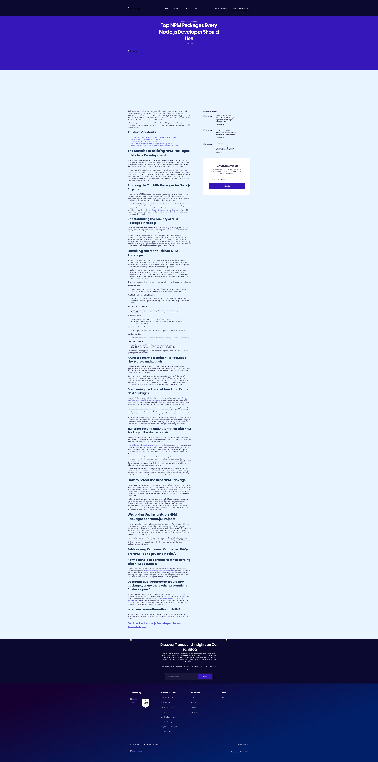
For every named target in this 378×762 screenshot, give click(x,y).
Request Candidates (239, 8)
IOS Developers (166, 732)
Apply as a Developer (220, 8)
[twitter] (241, 751)
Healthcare (194, 712)
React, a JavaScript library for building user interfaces (157, 399)
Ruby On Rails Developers (169, 727)
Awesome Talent (168, 693)
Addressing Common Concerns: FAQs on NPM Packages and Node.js (155, 146)
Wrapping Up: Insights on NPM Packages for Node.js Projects (152, 144)
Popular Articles (210, 111)
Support (223, 697)
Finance (193, 702)
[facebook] (236, 751)
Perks (195, 8)
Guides (175, 8)
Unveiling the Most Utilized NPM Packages (145, 139)
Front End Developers (168, 717)
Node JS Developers (167, 697)
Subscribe (227, 186)
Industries (195, 693)
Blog (166, 8)
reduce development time (178, 170)
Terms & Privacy (242, 744)
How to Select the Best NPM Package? (144, 142)
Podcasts (186, 8)
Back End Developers (167, 722)
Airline (192, 697)
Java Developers (166, 702)
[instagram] (246, 751)
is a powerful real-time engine (166, 210)
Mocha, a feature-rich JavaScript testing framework (145, 445)
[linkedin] (231, 751)
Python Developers (167, 707)
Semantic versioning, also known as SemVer (159, 571)
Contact (224, 693)
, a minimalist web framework (162, 204)
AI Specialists (165, 712)
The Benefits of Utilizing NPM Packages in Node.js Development (153, 137)
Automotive (194, 707)
